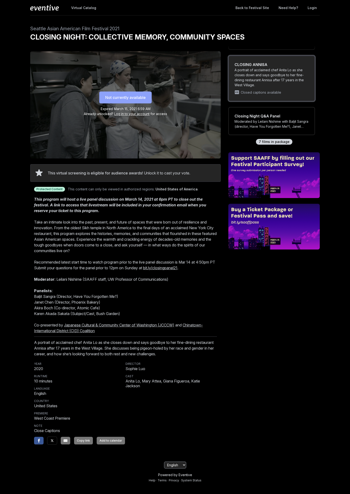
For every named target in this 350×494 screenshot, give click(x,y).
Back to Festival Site (252, 8)
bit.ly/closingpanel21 (160, 267)
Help (152, 480)
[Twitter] (52, 440)
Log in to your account (132, 114)
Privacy (174, 480)
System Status (191, 480)
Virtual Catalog (83, 8)
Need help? (288, 8)
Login (312, 8)
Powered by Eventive (175, 475)
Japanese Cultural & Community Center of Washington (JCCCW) (119, 325)
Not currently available (125, 97)
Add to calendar (111, 440)
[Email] (65, 440)
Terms (162, 480)
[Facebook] (39, 440)
